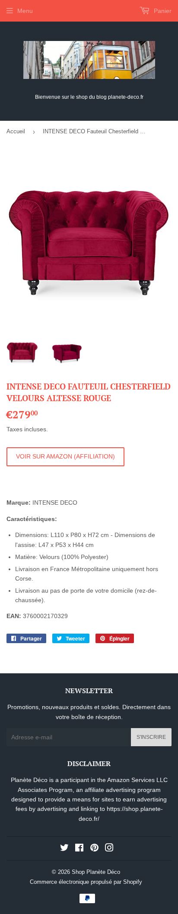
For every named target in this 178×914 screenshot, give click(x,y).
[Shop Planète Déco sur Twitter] (64, 848)
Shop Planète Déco (96, 872)
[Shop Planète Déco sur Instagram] (109, 848)
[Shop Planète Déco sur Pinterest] (94, 848)
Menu (25, 10)
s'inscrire (151, 737)
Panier (162, 10)
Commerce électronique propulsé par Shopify (86, 882)
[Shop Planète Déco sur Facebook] (79, 848)
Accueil (15, 131)
